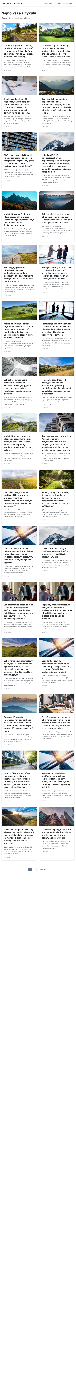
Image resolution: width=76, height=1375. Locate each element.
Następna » (42, 869)
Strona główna (68, 3)
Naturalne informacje (14, 3)
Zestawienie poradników (52, 3)
